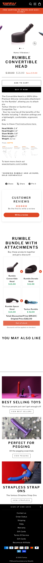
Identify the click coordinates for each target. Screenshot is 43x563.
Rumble (12, 101)
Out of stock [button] (21, 323)
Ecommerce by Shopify (25, 561)
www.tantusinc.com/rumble (14, 164)
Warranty (22, 528)
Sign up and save (21, 507)
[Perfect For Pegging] (21, 428)
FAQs (21, 524)
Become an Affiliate (21, 542)
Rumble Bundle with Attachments (21, 242)
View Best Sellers (21, 411)
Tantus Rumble (31, 309)
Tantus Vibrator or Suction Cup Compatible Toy (16, 108)
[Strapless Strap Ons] (21, 472)
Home (16, 53)
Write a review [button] (21, 215)
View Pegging (21, 456)
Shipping (21, 520)
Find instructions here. (26, 124)
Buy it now (21, 89)
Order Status (21, 517)
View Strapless (21, 500)
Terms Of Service (21, 535)
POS (11, 561)
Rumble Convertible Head (12, 279)
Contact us (21, 513)
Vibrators (24, 53)
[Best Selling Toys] (21, 387)
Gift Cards (21, 531)
